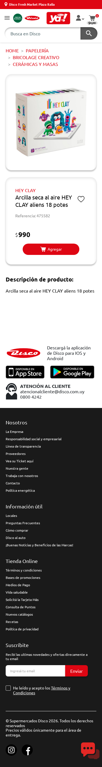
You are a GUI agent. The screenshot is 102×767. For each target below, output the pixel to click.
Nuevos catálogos (19, 614)
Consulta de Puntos (20, 607)
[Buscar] (88, 33)
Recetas (12, 621)
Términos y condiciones (24, 570)
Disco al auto (16, 537)
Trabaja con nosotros (22, 475)
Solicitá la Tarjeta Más (22, 599)
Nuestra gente (17, 468)
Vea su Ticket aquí (19, 461)
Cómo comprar (17, 530)
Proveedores (16, 453)
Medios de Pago (18, 584)
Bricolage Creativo (36, 57)
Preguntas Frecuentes (23, 523)
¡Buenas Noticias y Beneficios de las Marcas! (39, 545)
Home (12, 50)
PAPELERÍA (37, 50)
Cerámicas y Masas (35, 64)
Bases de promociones (23, 577)
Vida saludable (17, 592)
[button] (7, 18)
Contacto (13, 483)
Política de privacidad (22, 629)
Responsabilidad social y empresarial (33, 439)
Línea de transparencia (23, 446)
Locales (11, 515)
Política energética (20, 490)
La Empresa (14, 431)
